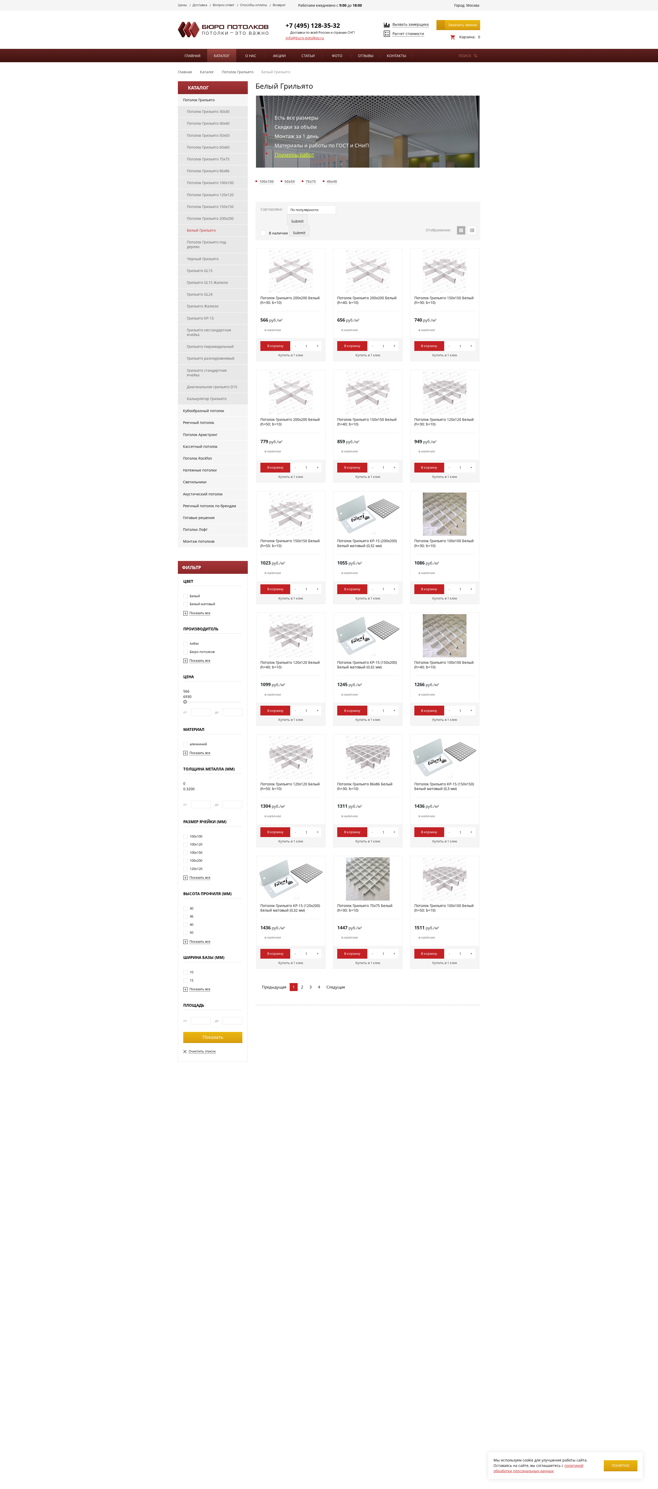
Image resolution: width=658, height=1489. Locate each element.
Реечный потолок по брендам (209, 505)
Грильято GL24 (200, 294)
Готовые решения (199, 517)
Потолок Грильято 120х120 (210, 194)
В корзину (275, 345)
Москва (472, 5)
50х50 (290, 181)
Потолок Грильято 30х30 (208, 111)
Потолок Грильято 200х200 (210, 218)
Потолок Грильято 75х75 (208, 159)
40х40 (332, 181)
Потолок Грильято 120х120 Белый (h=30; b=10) (444, 421)
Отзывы (365, 55)
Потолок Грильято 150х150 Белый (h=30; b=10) (444, 300)
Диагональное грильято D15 (212, 386)
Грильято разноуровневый (210, 358)
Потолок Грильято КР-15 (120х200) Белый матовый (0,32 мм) (290, 908)
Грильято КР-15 (200, 318)
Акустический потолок (203, 494)
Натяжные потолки (200, 470)
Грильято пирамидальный (210, 346)
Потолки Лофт (195, 529)
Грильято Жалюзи (202, 306)
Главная (192, 55)
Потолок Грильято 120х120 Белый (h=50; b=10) (290, 786)
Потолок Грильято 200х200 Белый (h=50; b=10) (290, 421)
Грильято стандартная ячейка (207, 372)
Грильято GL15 (200, 270)
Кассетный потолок (200, 446)
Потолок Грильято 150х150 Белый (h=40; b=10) (367, 421)
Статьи (308, 55)
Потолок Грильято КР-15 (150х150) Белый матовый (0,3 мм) (444, 786)
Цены (182, 5)
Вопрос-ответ (223, 5)
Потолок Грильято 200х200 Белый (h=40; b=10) (367, 300)
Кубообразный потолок (203, 410)
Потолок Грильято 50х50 (208, 135)
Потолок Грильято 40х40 (208, 123)
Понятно (620, 1465)
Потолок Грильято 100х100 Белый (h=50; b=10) (444, 908)
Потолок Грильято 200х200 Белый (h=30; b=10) (290, 300)
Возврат (279, 5)
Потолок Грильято (199, 99)
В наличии (278, 233)
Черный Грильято (202, 258)
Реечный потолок (198, 422)
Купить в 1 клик (290, 355)
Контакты (396, 55)
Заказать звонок (462, 24)
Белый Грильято (201, 230)
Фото (337, 55)
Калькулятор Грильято (206, 398)
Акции (279, 55)
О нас (250, 55)
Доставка (200, 5)
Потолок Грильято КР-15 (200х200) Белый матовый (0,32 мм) (367, 543)
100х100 (266, 181)
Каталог (222, 55)
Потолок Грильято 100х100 (210, 182)
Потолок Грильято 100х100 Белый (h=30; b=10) (444, 543)
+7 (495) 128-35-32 (313, 25)
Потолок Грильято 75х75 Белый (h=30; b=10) (364, 908)
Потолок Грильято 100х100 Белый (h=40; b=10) (444, 664)
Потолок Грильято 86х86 (208, 170)
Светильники (194, 481)
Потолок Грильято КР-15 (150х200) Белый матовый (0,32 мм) (367, 664)
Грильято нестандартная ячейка (209, 332)
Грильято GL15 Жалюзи (207, 282)
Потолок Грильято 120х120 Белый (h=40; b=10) (290, 664)
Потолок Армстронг (200, 434)
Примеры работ (294, 154)
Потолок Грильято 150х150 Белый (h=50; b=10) (290, 543)
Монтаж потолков (198, 541)
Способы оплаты (253, 5)
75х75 (311, 181)
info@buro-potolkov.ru (305, 37)
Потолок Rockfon (197, 458)
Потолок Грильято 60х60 (208, 147)
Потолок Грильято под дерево (206, 244)
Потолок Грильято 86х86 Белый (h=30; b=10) (364, 786)
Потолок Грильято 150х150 (210, 206)
